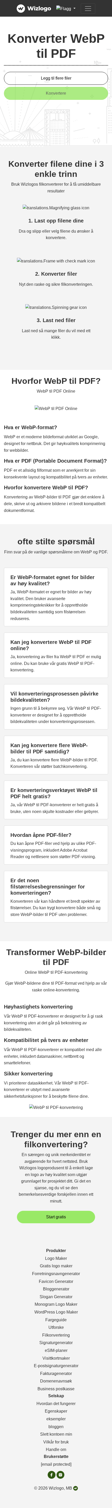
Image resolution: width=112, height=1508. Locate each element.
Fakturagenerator (56, 1373)
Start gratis (56, 1217)
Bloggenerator (56, 1289)
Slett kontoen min (56, 1434)
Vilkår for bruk (56, 1442)
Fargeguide (56, 1320)
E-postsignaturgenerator (56, 1366)
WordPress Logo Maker (56, 1312)
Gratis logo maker (56, 1266)
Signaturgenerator (56, 1342)
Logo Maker (56, 1258)
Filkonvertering (56, 1335)
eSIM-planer (56, 1350)
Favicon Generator (56, 1281)
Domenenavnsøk (56, 1381)
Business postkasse (56, 1389)
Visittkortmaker (56, 1358)
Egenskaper (56, 1411)
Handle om (56, 1449)
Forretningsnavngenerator (56, 1273)
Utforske (56, 1327)
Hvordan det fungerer (56, 1403)
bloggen (56, 1426)
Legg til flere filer (56, 78)
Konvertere (56, 93)
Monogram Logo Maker (56, 1304)
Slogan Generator (56, 1297)
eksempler (56, 1419)
